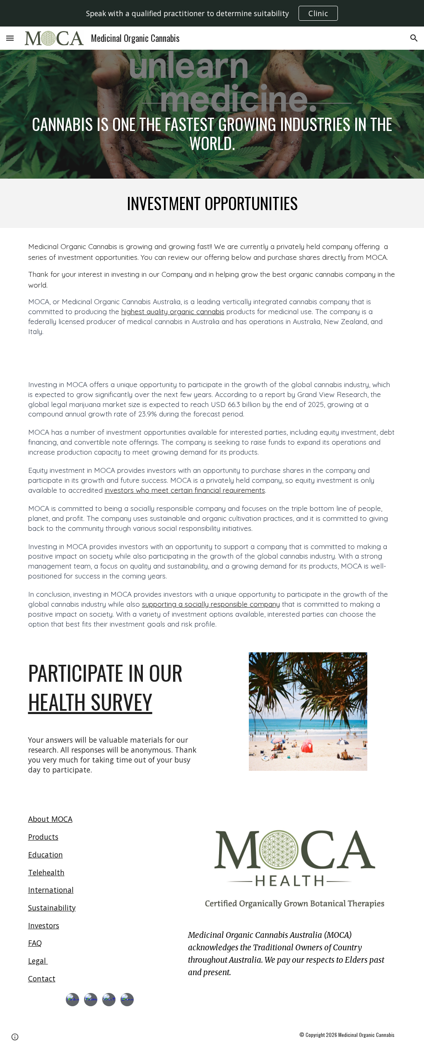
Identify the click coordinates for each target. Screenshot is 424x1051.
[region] (212, 13)
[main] (212, 114)
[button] (10, 38)
